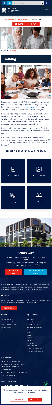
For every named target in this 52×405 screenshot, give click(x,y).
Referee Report (6, 327)
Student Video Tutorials (34, 348)
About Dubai (31, 322)
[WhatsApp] (47, 385)
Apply (33, 24)
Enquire (19, 24)
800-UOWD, (11, 373)
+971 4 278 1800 (22, 373)
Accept (35, 400)
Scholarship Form (7, 330)
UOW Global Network (34, 327)
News (29, 335)
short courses (29, 107)
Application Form (7, 319)
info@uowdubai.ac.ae (8, 375)
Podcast (29, 338)
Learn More (19, 400)
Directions (9, 308)
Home (3, 51)
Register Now (13, 272)
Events (29, 332)
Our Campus (31, 319)
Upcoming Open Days (35, 272)
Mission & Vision (32, 324)
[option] (26, 18)
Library (29, 340)
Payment (30, 330)
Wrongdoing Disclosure (35, 351)
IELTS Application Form (8, 324)
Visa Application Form (8, 322)
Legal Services (32, 346)
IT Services (30, 343)
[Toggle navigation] (46, 11)
